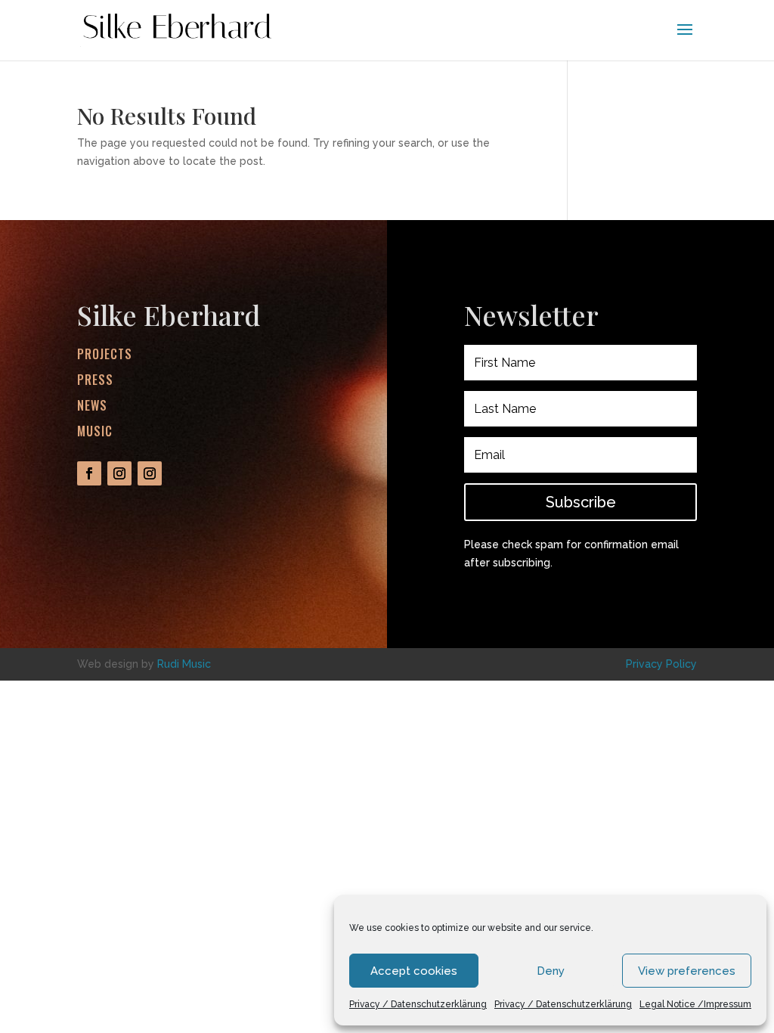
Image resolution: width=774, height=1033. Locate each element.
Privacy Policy (661, 664)
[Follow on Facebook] (89, 473)
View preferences (686, 971)
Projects (104, 354)
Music (95, 431)
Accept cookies (413, 971)
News (92, 405)
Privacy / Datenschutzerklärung (418, 1004)
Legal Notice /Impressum (695, 1004)
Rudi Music (184, 664)
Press (95, 380)
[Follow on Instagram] (119, 473)
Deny (551, 971)
